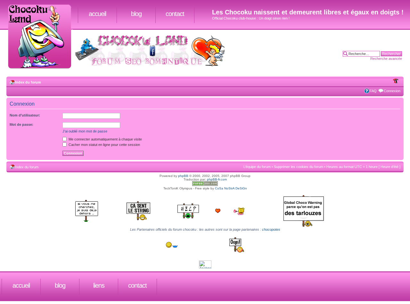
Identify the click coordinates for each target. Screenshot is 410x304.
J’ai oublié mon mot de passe (84, 131)
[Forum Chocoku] (205, 185)
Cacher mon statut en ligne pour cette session (104, 145)
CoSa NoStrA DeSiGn (231, 188)
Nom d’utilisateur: (25, 115)
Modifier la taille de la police (395, 81)
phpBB (183, 176)
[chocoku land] (42, 37)
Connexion (392, 91)
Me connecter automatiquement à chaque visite (105, 139)
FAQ (373, 91)
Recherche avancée (386, 58)
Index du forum (28, 82)
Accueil (97, 13)
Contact (175, 13)
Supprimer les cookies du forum (298, 167)
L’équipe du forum (257, 167)
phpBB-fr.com (217, 179)
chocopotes (271, 229)
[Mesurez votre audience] (205, 267)
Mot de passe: (21, 124)
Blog (136, 13)
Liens (98, 285)
